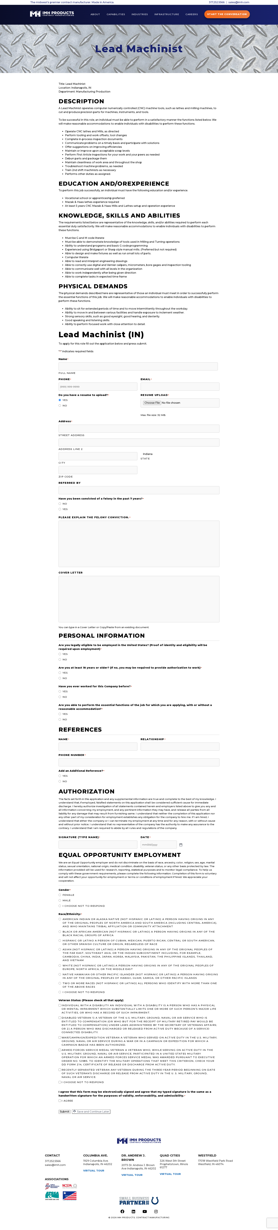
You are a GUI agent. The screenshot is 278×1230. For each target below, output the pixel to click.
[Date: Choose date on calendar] (180, 844)
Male (67, 900)
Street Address (72, 435)
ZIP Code (66, 476)
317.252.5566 (217, 2)
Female (68, 894)
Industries (140, 14)
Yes (65, 400)
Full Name (67, 372)
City (62, 462)
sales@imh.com (238, 2)
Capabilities (116, 14)
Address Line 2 (71, 449)
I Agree (67, 1100)
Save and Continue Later (92, 1111)
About (95, 14)
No (65, 405)
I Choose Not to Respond (84, 905)
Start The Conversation (227, 14)
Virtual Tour (93, 1170)
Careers (191, 14)
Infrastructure (166, 14)
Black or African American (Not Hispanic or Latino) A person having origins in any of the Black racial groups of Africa (139, 933)
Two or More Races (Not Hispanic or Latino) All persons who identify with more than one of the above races (140, 985)
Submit (64, 1111)
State (145, 458)
